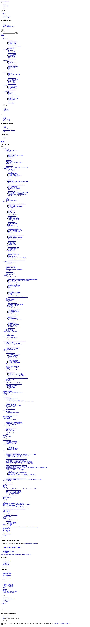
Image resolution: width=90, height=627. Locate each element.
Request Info (5, 5)
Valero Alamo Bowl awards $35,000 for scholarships (17, 457)
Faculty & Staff (6, 17)
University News (6, 451)
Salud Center (11, 312)
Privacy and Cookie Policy (8, 592)
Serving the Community (13, 98)
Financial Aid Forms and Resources (13, 369)
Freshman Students (12, 51)
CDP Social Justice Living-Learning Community (18, 280)
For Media (5, 574)
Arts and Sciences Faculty (11, 338)
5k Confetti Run (6, 528)
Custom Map (6, 531)
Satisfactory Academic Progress (15, 373)
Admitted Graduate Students (14, 228)
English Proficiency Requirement (15, 237)
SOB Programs (9, 411)
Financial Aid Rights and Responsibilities (17, 376)
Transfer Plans (9, 403)
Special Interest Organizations (14, 292)
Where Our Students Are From (14, 239)
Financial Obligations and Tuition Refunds (14, 269)
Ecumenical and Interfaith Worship (15, 304)
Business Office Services (11, 262)
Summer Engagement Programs (15, 45)
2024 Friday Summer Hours (9, 505)
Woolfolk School (6, 418)
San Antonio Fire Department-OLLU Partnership (13, 503)
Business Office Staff (10, 273)
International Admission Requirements (16, 235)
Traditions (10, 76)
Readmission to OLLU (13, 217)
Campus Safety (11, 81)
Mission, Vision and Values (14, 95)
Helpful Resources (12, 244)
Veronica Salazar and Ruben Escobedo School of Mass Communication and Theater (20, 488)
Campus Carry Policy (12, 449)
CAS (4, 336)
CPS (4, 381)
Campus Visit (6, 6)
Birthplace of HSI (12, 94)
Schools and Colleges (12, 42)
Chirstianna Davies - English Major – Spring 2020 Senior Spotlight (22, 474)
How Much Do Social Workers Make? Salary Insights (14, 509)
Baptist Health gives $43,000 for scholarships (15, 456)
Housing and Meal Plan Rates (14, 282)
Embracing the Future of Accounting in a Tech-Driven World (16, 507)
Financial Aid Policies (10, 372)
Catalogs (7, 198)
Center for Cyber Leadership (12, 415)
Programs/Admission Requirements (15, 226)
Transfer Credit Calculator (13, 218)
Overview (10, 40)
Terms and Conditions (7, 524)
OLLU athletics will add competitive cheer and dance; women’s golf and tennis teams (23, 479)
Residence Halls (11, 278)
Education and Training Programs (13, 343)
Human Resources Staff (11, 443)
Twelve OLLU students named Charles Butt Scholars (17, 460)
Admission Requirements (13, 214)
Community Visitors (7, 573)
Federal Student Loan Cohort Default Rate (17, 257)
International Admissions (11, 233)
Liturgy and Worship (12, 303)
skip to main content (5, 1)
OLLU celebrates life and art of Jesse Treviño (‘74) (16, 466)
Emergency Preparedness (13, 314)
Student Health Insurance (13, 311)
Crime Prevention (12, 320)
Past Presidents (11, 156)
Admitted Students (12, 59)
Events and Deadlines (12, 223)
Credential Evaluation (12, 238)
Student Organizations (10, 432)
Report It (5, 589)
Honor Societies (11, 294)
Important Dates (11, 288)
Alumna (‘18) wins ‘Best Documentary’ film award (16, 465)
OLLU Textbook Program (11, 200)
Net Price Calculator (12, 65)
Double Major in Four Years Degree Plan (16, 193)
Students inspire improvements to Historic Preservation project (19, 461)
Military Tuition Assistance (11, 264)
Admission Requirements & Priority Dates (17, 204)
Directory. (3, 35)
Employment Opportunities (11, 441)
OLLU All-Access (12, 177)
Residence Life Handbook (13, 286)
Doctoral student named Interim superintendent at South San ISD (19, 462)
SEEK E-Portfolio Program (14, 188)
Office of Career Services (13, 182)
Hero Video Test (6, 510)
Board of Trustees (12, 154)
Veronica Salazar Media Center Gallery (14, 492)
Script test (5, 535)
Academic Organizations (13, 293)
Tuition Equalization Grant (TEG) (15, 374)
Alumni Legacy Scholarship (14, 362)
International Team (12, 241)
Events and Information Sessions (15, 230)
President (10, 152)
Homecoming (8, 521)
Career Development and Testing (10, 331)
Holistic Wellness (12, 80)
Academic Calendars (10, 399)
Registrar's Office (6, 560)
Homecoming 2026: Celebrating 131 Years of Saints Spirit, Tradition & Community (20, 527)
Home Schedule (11, 87)
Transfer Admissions (10, 213)
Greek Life (10, 291)
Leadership (10, 97)
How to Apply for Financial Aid (12, 366)
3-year (4, 529)
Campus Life (6, 72)
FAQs (9, 68)
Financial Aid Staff (10, 379)
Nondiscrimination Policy (13, 448)
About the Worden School (11, 426)
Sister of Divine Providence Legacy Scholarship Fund (17, 167)
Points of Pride (11, 99)
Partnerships (11, 232)
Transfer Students (12, 53)
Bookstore (5, 566)
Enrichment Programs (12, 44)
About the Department (13, 318)
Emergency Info (6, 600)
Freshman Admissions (10, 203)
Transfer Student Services (13, 219)
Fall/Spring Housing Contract (14, 284)
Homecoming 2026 (12, 522)
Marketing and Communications (12, 453)
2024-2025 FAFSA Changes (12, 367)
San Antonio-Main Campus (12, 547)
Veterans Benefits (12, 253)
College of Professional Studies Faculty (14, 384)
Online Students (11, 56)
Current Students (6, 16)
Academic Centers (12, 47)
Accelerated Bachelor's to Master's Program (17, 194)
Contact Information (10, 335)
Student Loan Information (13, 359)
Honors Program (11, 191)
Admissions (3, 34)
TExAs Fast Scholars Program (14, 189)
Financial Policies (9, 274)
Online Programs (26, 554)
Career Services (9, 332)
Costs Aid (5, 350)
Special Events (11, 328)
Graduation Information (11, 404)
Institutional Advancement (8, 513)
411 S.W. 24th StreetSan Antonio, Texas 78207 (8, 550)
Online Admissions (7, 436)
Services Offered (11, 387)
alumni (4, 518)
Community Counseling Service (9, 349)
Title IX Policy (11, 447)
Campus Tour (6, 572)
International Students (12, 55)
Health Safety (6, 393)
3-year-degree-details (7, 532)
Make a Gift (3, 603)
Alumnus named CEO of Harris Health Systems (16, 478)
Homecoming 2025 (12, 523)
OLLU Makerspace (7, 516)
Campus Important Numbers (9, 598)
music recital (5, 496)
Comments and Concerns (11, 164)
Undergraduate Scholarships (14, 354)
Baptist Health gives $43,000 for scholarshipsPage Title (17, 455)
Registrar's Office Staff (10, 409)
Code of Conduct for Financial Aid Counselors (18, 378)
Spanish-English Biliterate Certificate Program (18, 192)
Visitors (4, 14)
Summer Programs (12, 208)
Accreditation (11, 100)
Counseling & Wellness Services (15, 309)
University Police (12, 82)
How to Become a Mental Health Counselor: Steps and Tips (15, 506)
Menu (5, 105)
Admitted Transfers (12, 216)
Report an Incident (12, 316)
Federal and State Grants (13, 357)
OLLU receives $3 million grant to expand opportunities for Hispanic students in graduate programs (26, 467)
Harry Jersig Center (10, 386)
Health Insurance (9, 272)
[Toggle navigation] (2, 146)
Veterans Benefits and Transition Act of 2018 (17, 258)
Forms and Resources (12, 67)
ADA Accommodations (8, 587)
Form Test (5, 500)
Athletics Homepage (12, 86)
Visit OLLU (5, 435)
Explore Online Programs (13, 247)
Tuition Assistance (12, 251)
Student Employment (12, 361)
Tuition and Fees (11, 62)
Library (10, 179)
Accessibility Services (13, 174)
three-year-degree (6, 534)
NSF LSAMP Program (13, 186)
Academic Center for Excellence (15, 175)
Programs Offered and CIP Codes (15, 162)
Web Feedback (6, 617)
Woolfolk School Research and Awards (14, 422)
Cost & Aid (5, 60)
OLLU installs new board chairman (13, 468)
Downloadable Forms (10, 266)
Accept (2, 624)
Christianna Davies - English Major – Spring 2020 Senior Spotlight (22, 475)
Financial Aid (6, 562)
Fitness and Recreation (13, 79)
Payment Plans (11, 70)
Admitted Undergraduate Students (15, 206)
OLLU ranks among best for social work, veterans (16, 459)
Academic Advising (12, 173)
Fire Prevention (11, 322)
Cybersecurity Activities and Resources (14, 344)
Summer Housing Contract (14, 285)
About (4, 148)
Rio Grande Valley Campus (9, 26)
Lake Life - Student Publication (12, 493)
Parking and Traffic (12, 323)
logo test (5, 485)
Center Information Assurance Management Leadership (14, 341)
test (4, 437)
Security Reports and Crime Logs (15, 319)
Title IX (4, 590)
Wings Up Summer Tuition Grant (15, 195)
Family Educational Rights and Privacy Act (15, 400)
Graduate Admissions (10, 225)
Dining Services (11, 281)
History (10, 93)
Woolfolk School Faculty (11, 424)
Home (4, 137)
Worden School (6, 425)
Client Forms (11, 388)
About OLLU (6, 91)
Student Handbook (12, 84)
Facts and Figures (12, 101)
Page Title (5, 487)
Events (4, 24)
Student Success (11, 48)
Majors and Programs (12, 41)
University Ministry (12, 301)
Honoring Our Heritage (13, 305)
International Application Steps (14, 229)
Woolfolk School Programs (11, 421)
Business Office (6, 261)
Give (4, 8)
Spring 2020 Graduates (8, 482)
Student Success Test (7, 525)
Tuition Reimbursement (13, 360)
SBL (4, 410)
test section (5, 438)
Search (2, 32)
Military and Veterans (12, 57)
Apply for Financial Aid (13, 66)
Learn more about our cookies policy (62, 623)
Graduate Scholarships (13, 355)
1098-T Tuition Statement (11, 267)
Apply (4, 4)
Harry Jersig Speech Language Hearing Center (13, 392)
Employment (5, 615)
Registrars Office (6, 397)
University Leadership (10, 151)
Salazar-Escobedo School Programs (13, 491)
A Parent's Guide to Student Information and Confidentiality (20, 401)
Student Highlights (12, 207)
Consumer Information (8, 444)
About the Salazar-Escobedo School (13, 490)
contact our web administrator (31, 543)
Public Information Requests (14, 326)
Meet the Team (11, 212)
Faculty (7, 434)
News (4, 22)
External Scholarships (12, 356)
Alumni (4, 13)
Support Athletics (12, 90)
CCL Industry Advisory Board (12, 348)
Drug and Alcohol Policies (13, 324)
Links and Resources (12, 256)
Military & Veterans (7, 395)
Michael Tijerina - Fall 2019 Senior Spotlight (17, 472)
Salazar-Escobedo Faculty (11, 494)
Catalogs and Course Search (12, 398)
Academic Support (12, 43)
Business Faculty (9, 413)
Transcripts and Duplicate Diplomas (13, 405)
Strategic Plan (11, 103)
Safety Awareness (12, 325)
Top (1, 625)
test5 (4, 498)
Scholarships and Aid (12, 63)
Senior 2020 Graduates (13, 473)
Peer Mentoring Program (13, 176)
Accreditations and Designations (12, 412)
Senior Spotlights (9, 471)
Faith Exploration (12, 78)
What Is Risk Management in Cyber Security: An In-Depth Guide (16, 504)
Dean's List (8, 199)
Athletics (5, 85)
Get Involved (11, 75)
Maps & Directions (7, 575)
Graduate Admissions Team (14, 231)
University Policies (10, 446)
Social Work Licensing (10, 430)
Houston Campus (6, 25)
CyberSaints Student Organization (13, 347)
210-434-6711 (6, 552)
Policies (10, 69)
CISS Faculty (8, 345)
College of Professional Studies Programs (14, 382)
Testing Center (9, 334)
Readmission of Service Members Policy (16, 260)
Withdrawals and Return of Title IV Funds (17, 375)
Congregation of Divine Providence (15, 155)
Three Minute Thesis (12, 197)
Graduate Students (12, 54)
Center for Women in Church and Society (17, 295)
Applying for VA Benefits (13, 254)
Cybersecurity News (10, 342)
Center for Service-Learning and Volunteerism (18, 181)
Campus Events (6, 576)
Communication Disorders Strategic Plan (14, 423)
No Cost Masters (6, 530)
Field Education (9, 429)
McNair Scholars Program (13, 187)
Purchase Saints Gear (12, 88)
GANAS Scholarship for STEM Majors (16, 185)
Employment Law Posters (11, 442)
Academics (5, 38)
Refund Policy (9, 270)
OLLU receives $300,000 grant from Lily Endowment (17, 469)
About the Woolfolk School (11, 419)
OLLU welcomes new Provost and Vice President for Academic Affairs (21, 454)
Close (3, 31)
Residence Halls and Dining (14, 74)
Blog (4, 579)
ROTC (9, 255)
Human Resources (7, 440)
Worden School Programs (11, 428)
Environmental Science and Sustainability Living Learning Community (23, 279)
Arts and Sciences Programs (11, 337)
